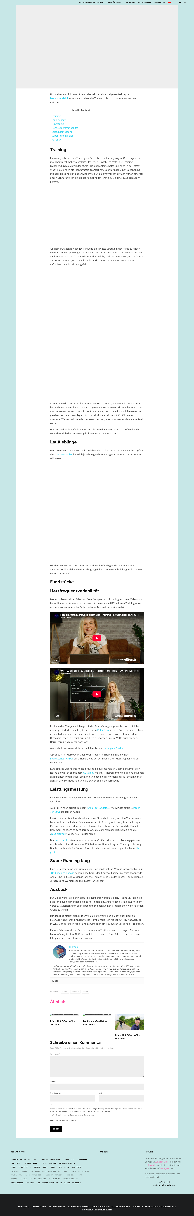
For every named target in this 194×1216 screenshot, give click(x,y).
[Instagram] (53, 980)
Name (53, 1081)
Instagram (165, 1168)
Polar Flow (103, 730)
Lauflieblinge (59, 119)
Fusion (44, 1163)
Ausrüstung (114, 2)
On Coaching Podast (62, 872)
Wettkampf (48, 1183)
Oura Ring (88, 772)
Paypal (151, 1165)
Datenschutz (39, 1207)
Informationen (167, 1185)
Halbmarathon (67, 1163)
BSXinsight (56, 1159)
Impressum (23, 1207)
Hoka (53, 1167)
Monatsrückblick (59, 98)
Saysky (59, 1175)
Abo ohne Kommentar (70, 1120)
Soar (80, 1175)
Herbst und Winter (21, 1167)
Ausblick (56, 139)
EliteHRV (16, 1163)
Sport (86, 992)
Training (129, 2)
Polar (73, 1171)
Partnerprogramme (78, 1207)
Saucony (49, 1175)
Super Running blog (63, 135)
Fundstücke (58, 123)
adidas (15, 1159)
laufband (78, 1167)
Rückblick (75, 992)
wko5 (67, 1183)
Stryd (33, 1179)
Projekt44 (84, 1171)
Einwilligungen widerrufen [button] (97, 1210)
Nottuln (63, 1171)
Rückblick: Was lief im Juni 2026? (95, 1023)
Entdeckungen (30, 1163)
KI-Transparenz (57, 1207)
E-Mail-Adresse (56, 1093)
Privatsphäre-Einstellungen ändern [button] (111, 1207)
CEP (74, 1159)
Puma (14, 1175)
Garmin (53, 1163)
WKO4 (59, 1183)
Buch (67, 1159)
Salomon (37, 1175)
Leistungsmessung (62, 131)
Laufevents (144, 2)
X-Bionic (77, 1183)
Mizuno (25, 1171)
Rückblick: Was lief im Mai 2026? (127, 1037)
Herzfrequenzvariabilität (65, 127)
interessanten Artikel (61, 758)
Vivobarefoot (33, 1183)
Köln (67, 1167)
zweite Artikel (62, 840)
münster (36, 1171)
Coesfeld (83, 1159)
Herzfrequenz (41, 1167)
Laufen (65, 992)
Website (102, 1093)
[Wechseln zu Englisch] (175, 2)
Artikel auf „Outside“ (98, 807)
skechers (70, 1175)
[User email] (56, 980)
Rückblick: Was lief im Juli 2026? (62, 1023)
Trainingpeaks (71, 1179)
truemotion (18, 1183)
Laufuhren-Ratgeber (91, 2)
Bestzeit (33, 1159)
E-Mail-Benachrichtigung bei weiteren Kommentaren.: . (72, 1117)
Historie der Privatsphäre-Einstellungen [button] (154, 1207)
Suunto (42, 1179)
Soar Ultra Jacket (63, 454)
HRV (60, 1167)
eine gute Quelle (114, 748)
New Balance (49, 1171)
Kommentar (55, 1054)
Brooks (44, 1159)
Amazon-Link (161, 1162)
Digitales (159, 2)
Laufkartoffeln (59, 833)
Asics (23, 1159)
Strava (24, 1179)
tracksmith (55, 1179)
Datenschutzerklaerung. (102, 1111)
